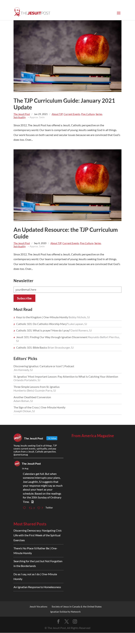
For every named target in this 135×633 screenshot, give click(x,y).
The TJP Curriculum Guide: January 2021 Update (64, 104)
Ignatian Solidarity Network (65, 611)
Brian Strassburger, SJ (61, 347)
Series (99, 114)
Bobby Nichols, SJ (79, 317)
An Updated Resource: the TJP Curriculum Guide (66, 233)
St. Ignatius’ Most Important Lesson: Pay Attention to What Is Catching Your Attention (66, 376)
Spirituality (20, 117)
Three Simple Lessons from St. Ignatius (37, 386)
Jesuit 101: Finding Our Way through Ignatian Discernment (52, 337)
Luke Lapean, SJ (77, 323)
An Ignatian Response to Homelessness (37, 587)
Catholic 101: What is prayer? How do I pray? (43, 330)
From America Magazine (93, 435)
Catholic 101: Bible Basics (32, 347)
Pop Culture (88, 114)
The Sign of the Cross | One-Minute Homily (39, 407)
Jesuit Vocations (38, 606)
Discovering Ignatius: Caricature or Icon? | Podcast (44, 366)
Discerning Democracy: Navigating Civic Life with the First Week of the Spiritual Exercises (38, 535)
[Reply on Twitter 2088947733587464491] (25, 508)
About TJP (57, 114)
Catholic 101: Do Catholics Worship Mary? (42, 323)
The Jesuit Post (22, 114)
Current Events (72, 114)
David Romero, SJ (81, 330)
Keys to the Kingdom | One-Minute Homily (42, 317)
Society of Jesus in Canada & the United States (77, 606)
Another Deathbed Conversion (32, 397)
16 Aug (25, 468)
